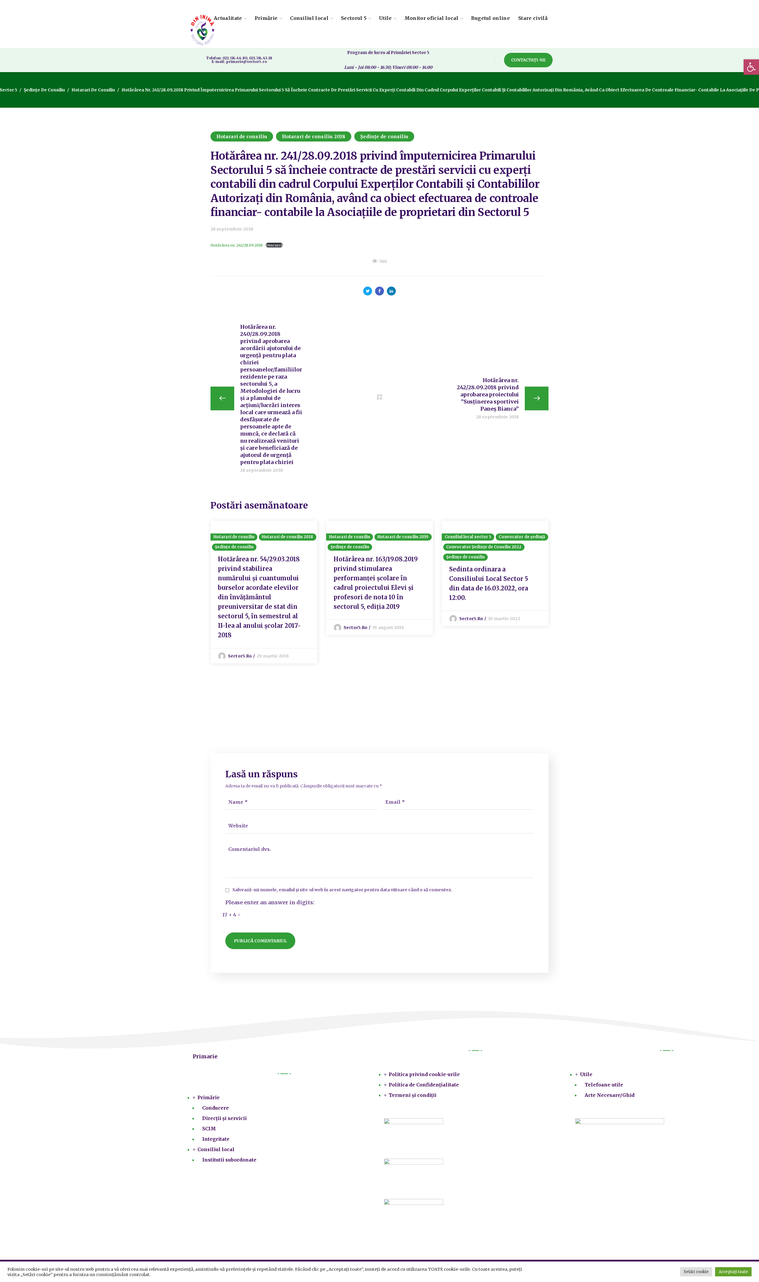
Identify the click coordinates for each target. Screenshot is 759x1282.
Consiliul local (216, 1149)
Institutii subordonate (229, 1160)
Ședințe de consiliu (44, 90)
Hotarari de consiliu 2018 (313, 136)
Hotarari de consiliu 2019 (403, 536)
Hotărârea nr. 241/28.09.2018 (237, 245)
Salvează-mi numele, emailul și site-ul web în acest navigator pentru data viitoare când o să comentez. (342, 889)
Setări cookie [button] (696, 1271)
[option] (264, 592)
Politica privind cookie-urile (424, 1074)
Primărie (208, 1097)
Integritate (215, 1139)
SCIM (209, 1129)
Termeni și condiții (412, 1095)
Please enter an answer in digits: (270, 902)
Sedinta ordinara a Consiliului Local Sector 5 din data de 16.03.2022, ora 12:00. (488, 583)
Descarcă (274, 245)
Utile (586, 1074)
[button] (751, 67)
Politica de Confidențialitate (424, 1085)
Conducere (215, 1108)
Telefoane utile (604, 1085)
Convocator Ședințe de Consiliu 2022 (484, 546)
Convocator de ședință (522, 536)
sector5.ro (240, 656)
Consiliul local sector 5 (468, 536)
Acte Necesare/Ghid (609, 1095)
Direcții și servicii (224, 1118)
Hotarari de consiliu (93, 90)
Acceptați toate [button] (733, 1271)
